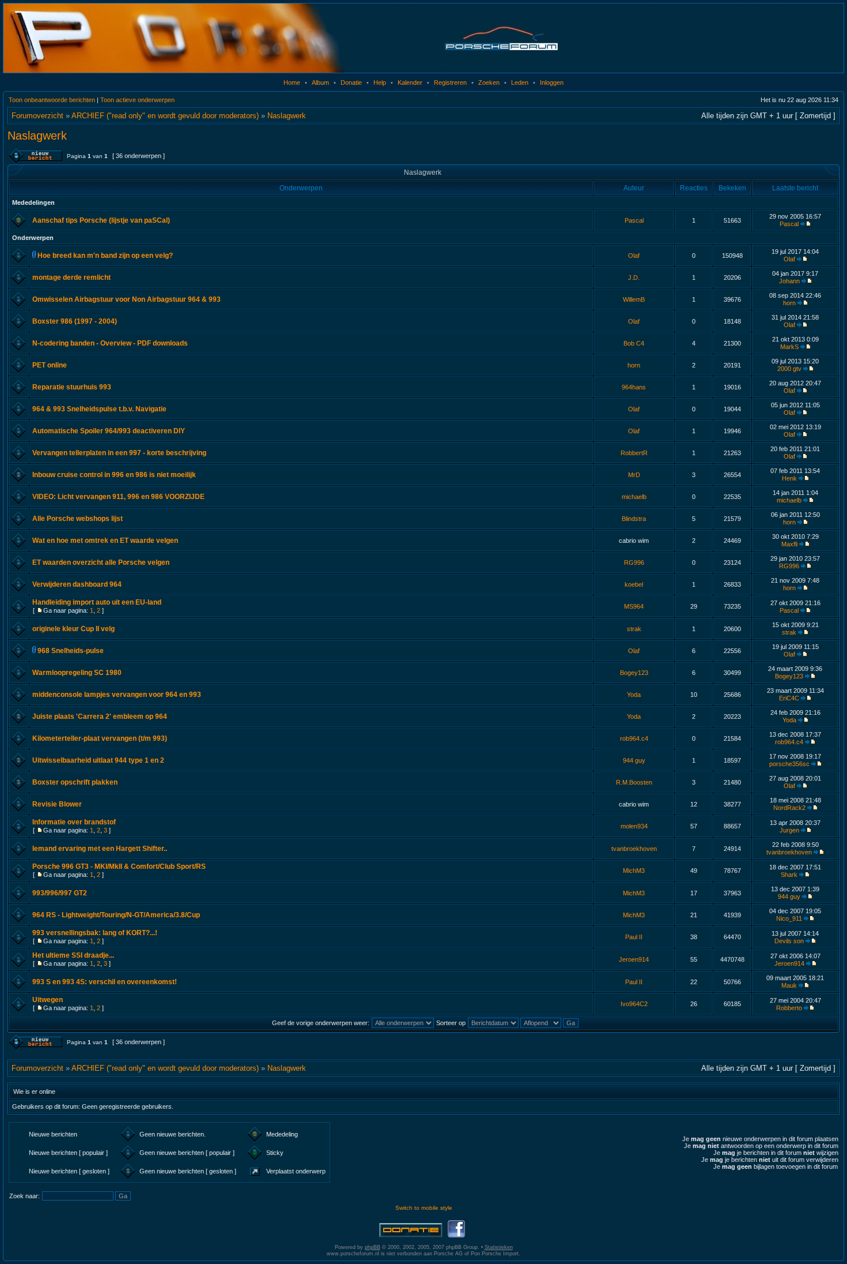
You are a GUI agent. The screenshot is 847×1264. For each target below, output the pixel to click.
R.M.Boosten (634, 782)
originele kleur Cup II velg (73, 629)
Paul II (633, 936)
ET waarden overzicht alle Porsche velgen (100, 562)
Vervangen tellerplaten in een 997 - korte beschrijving (119, 453)
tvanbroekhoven (634, 848)
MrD (634, 474)
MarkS (789, 346)
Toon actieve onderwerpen (137, 99)
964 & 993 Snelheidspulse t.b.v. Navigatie (99, 409)
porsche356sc (789, 763)
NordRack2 (789, 807)
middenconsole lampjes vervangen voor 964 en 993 (116, 695)
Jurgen (789, 830)
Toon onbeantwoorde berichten (52, 99)
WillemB (634, 299)
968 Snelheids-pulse (70, 651)
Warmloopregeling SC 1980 (77, 673)
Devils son (789, 940)
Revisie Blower (57, 804)
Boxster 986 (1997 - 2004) (74, 321)
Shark (789, 874)
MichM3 (634, 870)
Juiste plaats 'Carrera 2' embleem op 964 (99, 716)
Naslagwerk (286, 115)
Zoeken (489, 82)
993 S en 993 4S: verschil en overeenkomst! (104, 982)
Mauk (789, 985)
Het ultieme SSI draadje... (73, 955)
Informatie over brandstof (74, 822)
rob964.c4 (634, 738)
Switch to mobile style (423, 1208)
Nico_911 (789, 918)
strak (634, 628)
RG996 (634, 562)
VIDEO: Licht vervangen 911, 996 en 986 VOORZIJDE (118, 497)
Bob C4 (633, 343)
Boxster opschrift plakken (75, 782)
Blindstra (634, 518)
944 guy (634, 760)
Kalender (410, 82)
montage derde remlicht (71, 277)
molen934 (634, 826)
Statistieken (499, 1247)
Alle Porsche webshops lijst (77, 519)
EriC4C (789, 698)
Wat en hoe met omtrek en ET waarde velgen (105, 541)
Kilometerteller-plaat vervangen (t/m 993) (99, 738)
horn (789, 302)
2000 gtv (789, 368)
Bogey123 (634, 672)
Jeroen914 (634, 959)
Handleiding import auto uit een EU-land (96, 602)
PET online (49, 365)
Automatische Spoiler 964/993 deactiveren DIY (108, 431)
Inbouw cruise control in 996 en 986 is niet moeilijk (114, 475)
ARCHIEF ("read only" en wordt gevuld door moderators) (165, 115)
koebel (634, 584)
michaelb (634, 496)
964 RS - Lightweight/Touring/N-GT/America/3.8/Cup (116, 915)
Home (291, 82)
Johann (789, 280)
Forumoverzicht (37, 115)
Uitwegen (47, 1000)
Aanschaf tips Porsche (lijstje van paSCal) (101, 220)
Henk (789, 478)
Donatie (351, 82)
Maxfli (789, 544)
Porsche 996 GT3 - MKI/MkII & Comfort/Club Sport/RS (119, 866)
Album (320, 82)
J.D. (634, 277)
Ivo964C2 (634, 1003)
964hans (634, 387)
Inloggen (552, 82)
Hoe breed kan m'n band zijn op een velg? (105, 256)
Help (379, 82)
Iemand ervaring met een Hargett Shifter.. (99, 849)
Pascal (634, 220)
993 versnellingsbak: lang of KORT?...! (94, 933)
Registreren (450, 82)
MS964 (634, 606)
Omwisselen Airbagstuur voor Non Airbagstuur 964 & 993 (126, 299)
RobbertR (634, 452)
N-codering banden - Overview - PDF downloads (110, 343)
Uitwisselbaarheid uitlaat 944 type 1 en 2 (98, 760)
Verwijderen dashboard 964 (77, 584)
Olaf (634, 255)
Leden (519, 82)
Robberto (789, 1007)
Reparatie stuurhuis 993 (71, 387)
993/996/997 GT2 (59, 893)
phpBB (372, 1247)
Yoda (634, 694)
